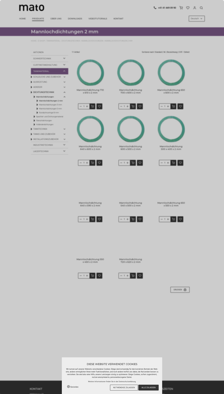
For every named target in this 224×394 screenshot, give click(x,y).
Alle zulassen (149, 387)
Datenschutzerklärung (127, 382)
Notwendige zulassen (124, 387)
